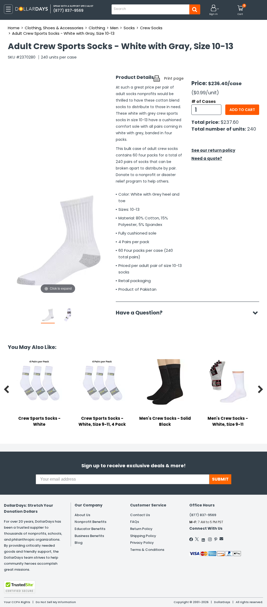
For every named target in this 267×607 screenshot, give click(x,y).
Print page (174, 78)
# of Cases (203, 101)
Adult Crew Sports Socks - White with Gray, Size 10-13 (63, 33)
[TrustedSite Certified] (19, 586)
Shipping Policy (143, 535)
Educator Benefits (90, 528)
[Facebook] (191, 539)
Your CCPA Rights (17, 602)
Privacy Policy (142, 542)
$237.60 (230, 122)
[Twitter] (197, 539)
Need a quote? (206, 158)
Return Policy (141, 528)
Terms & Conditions (147, 549)
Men (114, 28)
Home (14, 28)
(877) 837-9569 (202, 514)
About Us (82, 514)
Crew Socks (151, 28)
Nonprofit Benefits (90, 521)
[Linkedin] (203, 538)
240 (251, 129)
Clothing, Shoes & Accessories (54, 28)
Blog (78, 542)
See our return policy (213, 150)
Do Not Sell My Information (56, 602)
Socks (129, 28)
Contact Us (140, 514)
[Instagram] (210, 539)
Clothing (97, 28)
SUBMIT (220, 479)
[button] (213, 10)
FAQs (134, 521)
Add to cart (242, 109)
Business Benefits (89, 535)
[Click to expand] (58, 242)
